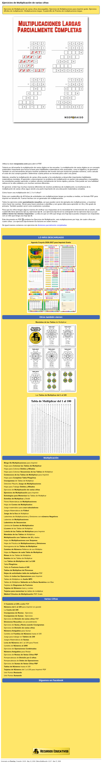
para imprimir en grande (22, 607)
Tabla (10, 564)
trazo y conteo (18, 588)
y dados (21, 537)
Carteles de (16, 646)
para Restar (17, 652)
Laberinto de (16, 519)
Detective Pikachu (22, 484)
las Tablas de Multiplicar (25, 496)
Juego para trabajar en (19, 637)
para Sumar (17, 631)
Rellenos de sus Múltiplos (23, 549)
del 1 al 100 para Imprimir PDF (25, 670)
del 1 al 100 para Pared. (21, 643)
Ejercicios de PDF (21, 619)
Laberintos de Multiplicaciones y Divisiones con (31, 516)
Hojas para (22, 466)
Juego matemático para (21, 508)
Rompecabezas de (20, 658)
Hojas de (18, 505)
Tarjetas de (18, 585)
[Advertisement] (51, 143)
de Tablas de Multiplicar (19, 481)
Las (51, 395)
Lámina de (19, 525)
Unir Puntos (13, 672)
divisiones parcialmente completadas (52, 225)
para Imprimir (20, 463)
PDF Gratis (23, 594)
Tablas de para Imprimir (23, 576)
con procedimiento (20, 622)
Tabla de (16, 567)
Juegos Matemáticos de (16, 511)
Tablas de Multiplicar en (18, 579)
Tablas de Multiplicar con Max (29, 582)
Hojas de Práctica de (25, 543)
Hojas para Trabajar (19, 487)
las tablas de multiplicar (23, 591)
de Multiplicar (51, 322)
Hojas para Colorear (19, 469)
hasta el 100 (17, 667)
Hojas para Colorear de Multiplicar (28, 472)
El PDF (16, 604)
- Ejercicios (18, 613)
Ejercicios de (22, 490)
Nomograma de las (20, 546)
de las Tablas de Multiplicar (18, 528)
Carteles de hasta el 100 (23, 634)
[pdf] (23, 219)
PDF (23, 573)
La (11, 610)
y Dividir (17, 499)
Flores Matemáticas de (20, 502)
